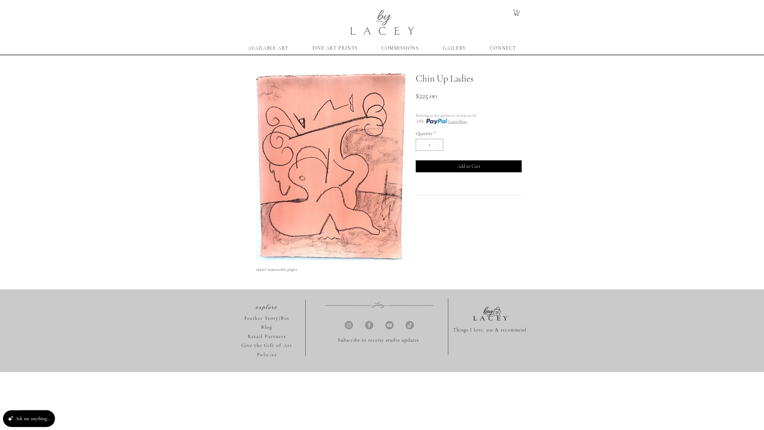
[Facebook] (369, 325)
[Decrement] (421, 144)
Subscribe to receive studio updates (378, 340)
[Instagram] (349, 325)
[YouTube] (389, 325)
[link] (516, 13)
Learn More (457, 121)
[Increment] (438, 144)
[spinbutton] (429, 144)
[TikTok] (410, 325)
